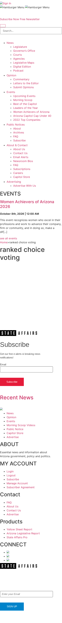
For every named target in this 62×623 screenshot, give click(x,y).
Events (11, 92)
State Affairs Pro (17, 537)
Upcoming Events (24, 96)
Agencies (19, 58)
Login (10, 471)
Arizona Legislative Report (23, 533)
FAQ (15, 136)
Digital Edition (22, 66)
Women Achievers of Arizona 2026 (27, 204)
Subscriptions (21, 169)
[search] (3, 25)
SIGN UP (12, 606)
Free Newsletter (30, 19)
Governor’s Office (24, 50)
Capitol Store (21, 177)
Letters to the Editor (26, 83)
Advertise (13, 437)
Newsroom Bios (23, 161)
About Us (19, 149)
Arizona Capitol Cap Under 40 (32, 115)
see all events (8, 238)
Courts (17, 54)
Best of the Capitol (25, 104)
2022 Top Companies (26, 119)
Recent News (16, 397)
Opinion (11, 75)
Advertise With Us (24, 185)
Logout (11, 475)
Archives (18, 132)
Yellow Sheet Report (19, 529)
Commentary (21, 79)
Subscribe (19, 140)
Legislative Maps (23, 62)
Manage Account (17, 483)
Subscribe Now (9, 19)
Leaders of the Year (25, 108)
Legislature (20, 46)
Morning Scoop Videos (21, 425)
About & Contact (17, 145)
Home (3, 242)
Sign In (7, 3)
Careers (18, 173)
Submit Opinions (23, 87)
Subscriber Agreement (21, 487)
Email (3, 364)
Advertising (14, 181)
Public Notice (15, 429)
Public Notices (16, 124)
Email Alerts (20, 157)
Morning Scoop (22, 100)
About (17, 128)
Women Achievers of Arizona (31, 111)
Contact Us (20, 153)
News (10, 42)
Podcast (18, 70)
